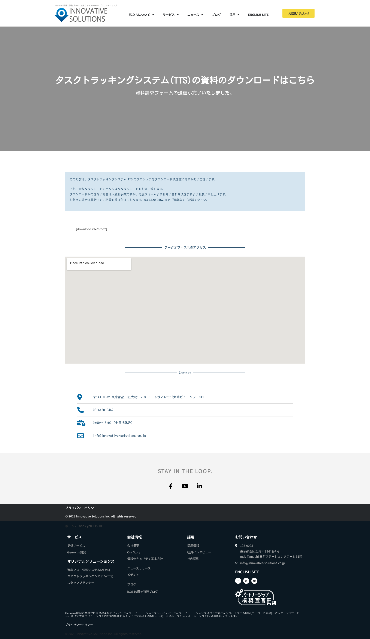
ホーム (69, 526)
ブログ (216, 14)
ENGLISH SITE (258, 14)
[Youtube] (185, 486)
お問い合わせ (246, 536)
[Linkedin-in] (199, 486)
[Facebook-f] (171, 486)
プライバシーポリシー (81, 507)
